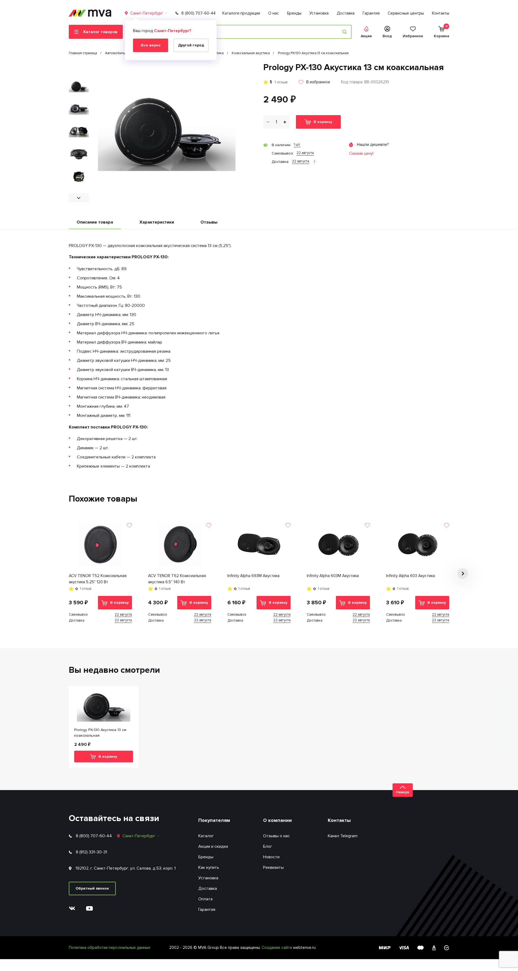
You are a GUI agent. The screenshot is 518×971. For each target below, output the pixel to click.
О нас (273, 13)
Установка (319, 13)
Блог (267, 846)
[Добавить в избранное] (129, 525)
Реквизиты (273, 867)
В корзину (322, 121)
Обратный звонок (92, 888)
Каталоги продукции (241, 13)
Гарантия (371, 13)
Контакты (440, 13)
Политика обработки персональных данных (109, 947)
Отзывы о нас (276, 836)
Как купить (208, 867)
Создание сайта (277, 947)
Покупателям (214, 820)
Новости (271, 857)
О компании (277, 820)
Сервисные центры (406, 13)
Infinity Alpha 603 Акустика (410, 575)
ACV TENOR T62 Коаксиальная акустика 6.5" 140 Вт (177, 578)
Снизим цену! (361, 153)
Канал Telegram (342, 836)
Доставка (346, 13)
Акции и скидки (213, 846)
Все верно (151, 45)
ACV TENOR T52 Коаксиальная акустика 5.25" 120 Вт (98, 578)
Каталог (206, 836)
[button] (79, 66)
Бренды (294, 13)
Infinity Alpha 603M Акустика (333, 575)
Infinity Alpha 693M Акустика (253, 575)
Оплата (205, 899)
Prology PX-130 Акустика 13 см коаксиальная (100, 733)
